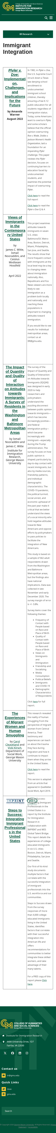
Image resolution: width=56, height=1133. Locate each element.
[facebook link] (12, 1053)
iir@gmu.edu (13, 1075)
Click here (33, 195)
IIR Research (26, 34)
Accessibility (33, 1127)
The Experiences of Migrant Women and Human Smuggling (15, 724)
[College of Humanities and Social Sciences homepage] (24, 1022)
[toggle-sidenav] (47, 34)
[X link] (5, 1053)
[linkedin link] (19, 1053)
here (35, 701)
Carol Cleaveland (12, 743)
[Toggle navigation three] (51, 18)
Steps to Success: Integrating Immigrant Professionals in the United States (14, 825)
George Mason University (24, 1125)
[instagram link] (26, 1053)
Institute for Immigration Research (24, 1035)
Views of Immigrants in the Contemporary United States (14, 228)
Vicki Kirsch (14, 748)
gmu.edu (11, 1094)
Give (9, 1089)
